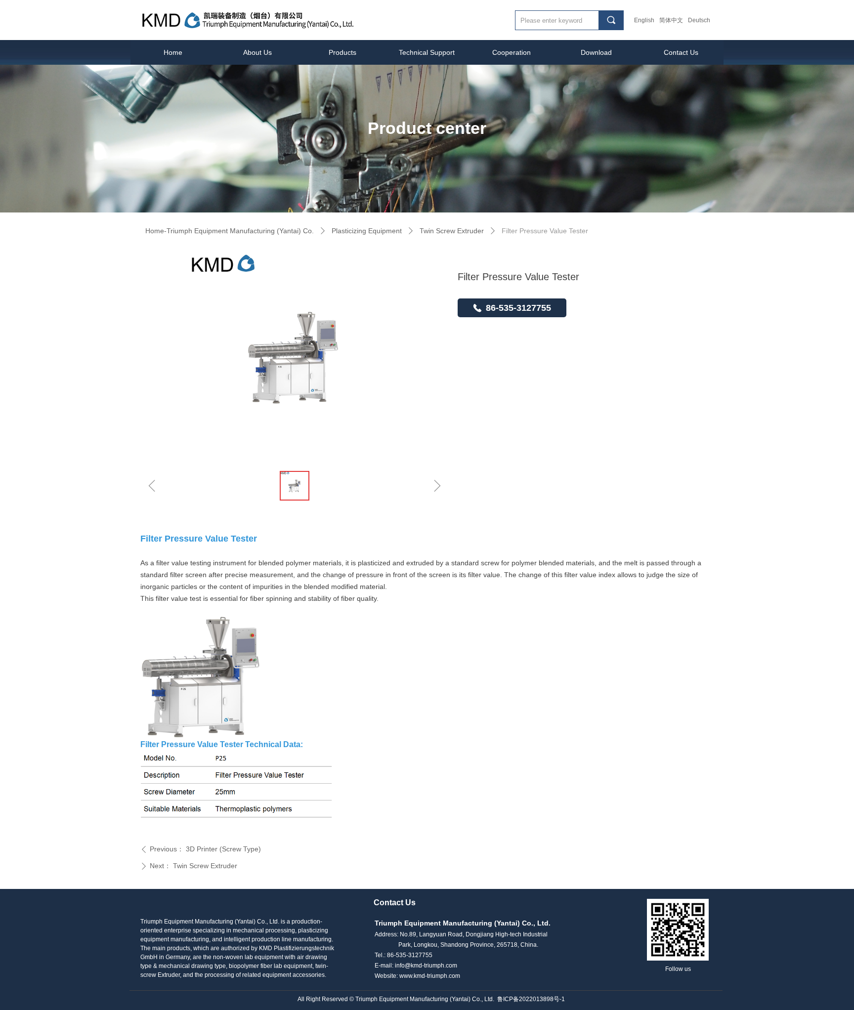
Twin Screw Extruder (452, 231)
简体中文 (671, 20)
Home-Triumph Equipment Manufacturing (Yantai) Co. (229, 231)
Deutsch (699, 20)
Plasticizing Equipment (367, 231)
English (644, 20)
